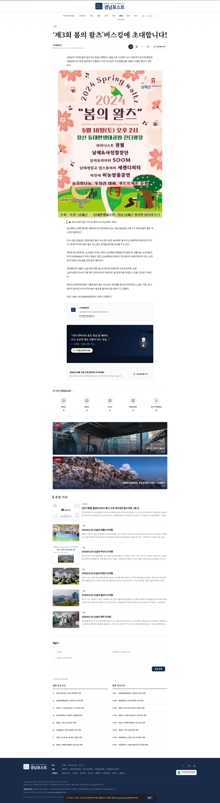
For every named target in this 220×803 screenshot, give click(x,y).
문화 (121, 16)
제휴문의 (98, 773)
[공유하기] (130, 46)
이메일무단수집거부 (112, 769)
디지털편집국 (57, 45)
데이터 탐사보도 (69, 16)
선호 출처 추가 (161, 47)
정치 (91, 16)
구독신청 (90, 773)
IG (189, 766)
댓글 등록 (158, 669)
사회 (113, 16)
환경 (128, 16)
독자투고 (115, 773)
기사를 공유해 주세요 (83, 350)
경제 (106, 16)
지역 (135, 16)
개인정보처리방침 (75, 769)
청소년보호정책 (88, 769)
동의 (150, 798)
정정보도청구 (66, 773)
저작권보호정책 (99, 769)
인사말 (64, 765)
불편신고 (122, 773)
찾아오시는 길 (72, 765)
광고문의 (83, 773)
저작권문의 (106, 773)
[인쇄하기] (136, 46)
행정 (98, 16)
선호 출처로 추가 (142, 374)
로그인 (81, 765)
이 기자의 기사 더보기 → (87, 316)
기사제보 (75, 773)
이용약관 (64, 769)
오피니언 (82, 16)
